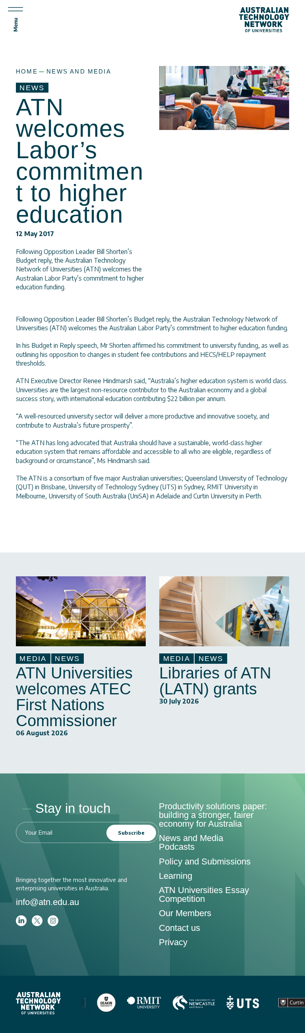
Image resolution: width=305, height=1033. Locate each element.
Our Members (185, 913)
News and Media (78, 71)
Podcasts (177, 847)
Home (27, 71)
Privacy (173, 942)
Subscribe (131, 833)
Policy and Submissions (205, 861)
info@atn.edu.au (47, 902)
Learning (175, 876)
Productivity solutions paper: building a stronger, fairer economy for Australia (213, 815)
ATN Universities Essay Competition (204, 894)
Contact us (179, 928)
